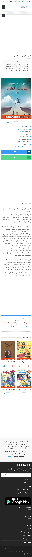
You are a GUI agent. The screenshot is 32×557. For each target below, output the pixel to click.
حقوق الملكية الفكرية (25, 532)
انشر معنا (27, 483)
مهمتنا (26, 2)
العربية (23, 127)
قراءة (14, 157)
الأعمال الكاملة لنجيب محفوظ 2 (8, 362)
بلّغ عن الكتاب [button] (22, 327)
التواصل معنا (8, 327)
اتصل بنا (27, 479)
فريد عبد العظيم (19, 146)
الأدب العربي (20, 129)
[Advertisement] (16, 36)
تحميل (14, 151)
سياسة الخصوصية (26, 535)
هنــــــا (10, 456)
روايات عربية (22, 132)
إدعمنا (27, 486)
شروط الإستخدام (26, 539)
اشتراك (4, 475)
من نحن (29, 525)
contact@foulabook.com (22, 489)
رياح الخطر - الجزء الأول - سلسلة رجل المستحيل (8, 389)
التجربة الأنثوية (26, 362)
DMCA (29, 529)
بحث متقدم (11, 2)
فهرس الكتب (27, 542)
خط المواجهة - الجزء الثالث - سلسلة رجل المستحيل (24, 389)
